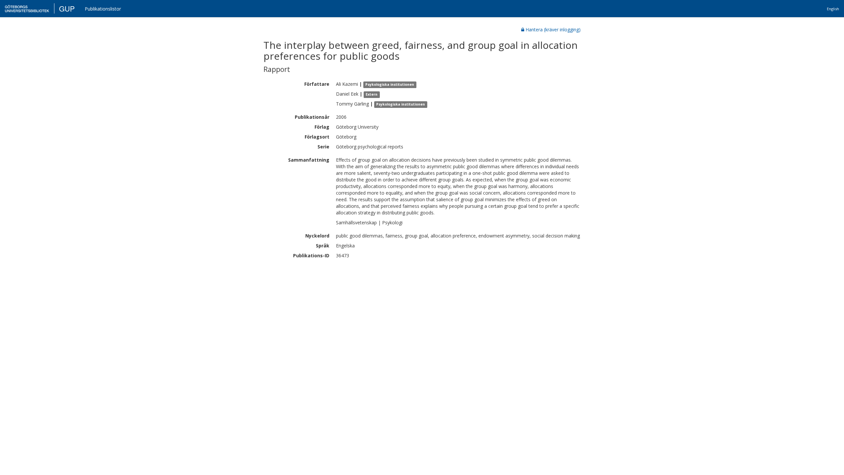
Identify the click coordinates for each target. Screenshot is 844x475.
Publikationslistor (103, 9)
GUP (67, 8)
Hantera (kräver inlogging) (553, 29)
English (833, 8)
